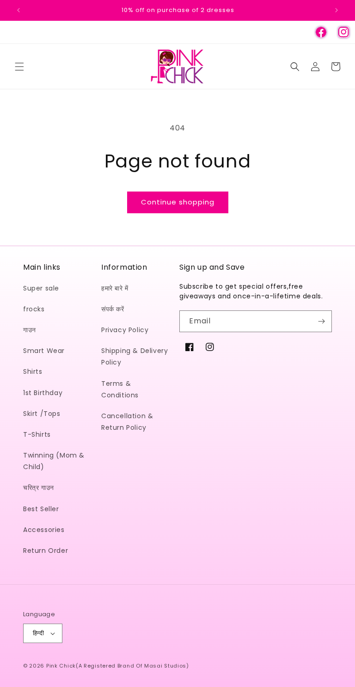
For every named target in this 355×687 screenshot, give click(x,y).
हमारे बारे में (115, 288)
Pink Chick (61, 665)
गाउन (29, 329)
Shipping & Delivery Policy (134, 356)
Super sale (41, 288)
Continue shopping (177, 202)
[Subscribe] (321, 321)
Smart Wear (44, 350)
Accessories (44, 529)
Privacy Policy (124, 329)
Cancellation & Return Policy (127, 421)
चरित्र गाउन (38, 487)
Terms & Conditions (120, 389)
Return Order (45, 550)
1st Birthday (42, 392)
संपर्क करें (112, 309)
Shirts (33, 371)
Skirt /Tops (42, 413)
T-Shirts (37, 434)
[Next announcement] (336, 10)
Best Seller (41, 509)
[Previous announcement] (18, 10)
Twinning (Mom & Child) (54, 461)
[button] (19, 66)
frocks (34, 309)
